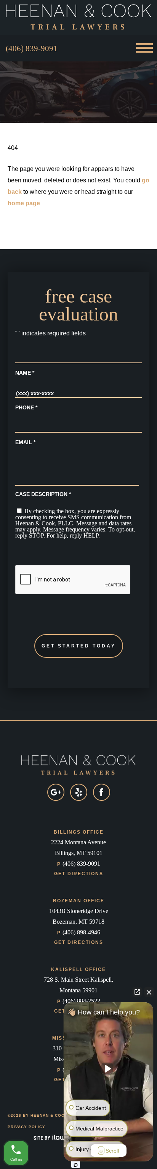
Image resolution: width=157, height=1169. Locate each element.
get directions (78, 873)
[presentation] (73, 580)
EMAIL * (25, 442)
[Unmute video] (108, 1068)
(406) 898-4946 (78, 932)
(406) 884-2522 (78, 1001)
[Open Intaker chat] (75, 1164)
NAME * (24, 373)
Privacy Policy (26, 1127)
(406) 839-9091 (32, 48)
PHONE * (26, 407)
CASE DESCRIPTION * (43, 494)
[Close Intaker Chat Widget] (149, 992)
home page (24, 203)
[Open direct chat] (137, 992)
